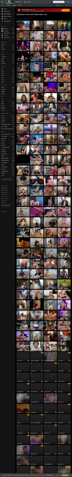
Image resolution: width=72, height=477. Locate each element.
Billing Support (4, 188)
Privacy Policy (4, 194)
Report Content (4, 190)
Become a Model (4, 198)
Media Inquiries (4, 192)
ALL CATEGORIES (8, 179)
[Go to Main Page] (9, 2)
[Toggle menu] (2, 2)
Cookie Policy (50, 475)
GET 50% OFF (65, 10)
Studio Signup (4, 200)
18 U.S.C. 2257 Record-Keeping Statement (6, 205)
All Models (3, 202)
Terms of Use (4, 196)
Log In (68, 1)
